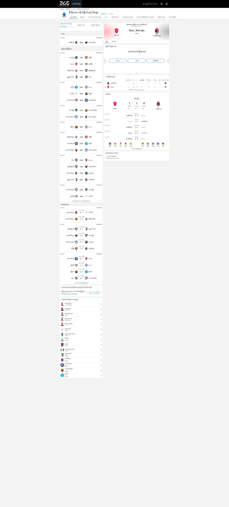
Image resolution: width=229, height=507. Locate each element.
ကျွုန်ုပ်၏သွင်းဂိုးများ (151, 4)
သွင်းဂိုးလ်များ (76, 4)
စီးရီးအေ (68, 9)
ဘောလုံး (62, 9)
